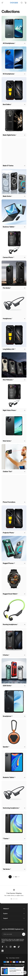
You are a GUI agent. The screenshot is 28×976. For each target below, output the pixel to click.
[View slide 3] (15, 899)
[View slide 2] (13, 899)
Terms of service (7, 936)
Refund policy (21, 934)
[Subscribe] (22, 901)
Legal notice (20, 936)
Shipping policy (14, 936)
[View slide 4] (17, 899)
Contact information (13, 934)
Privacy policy (6, 934)
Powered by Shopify (19, 931)
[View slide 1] (11, 899)
